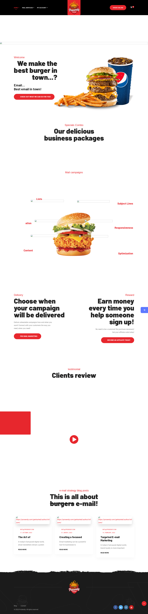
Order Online (118, 8)
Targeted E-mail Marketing (110, 538)
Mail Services (27, 8)
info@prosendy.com (27, 529)
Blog (15, 606)
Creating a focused (70, 537)
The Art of (24, 537)
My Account (41, 8)
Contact (23, 606)
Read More (22, 549)
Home (16, 8)
